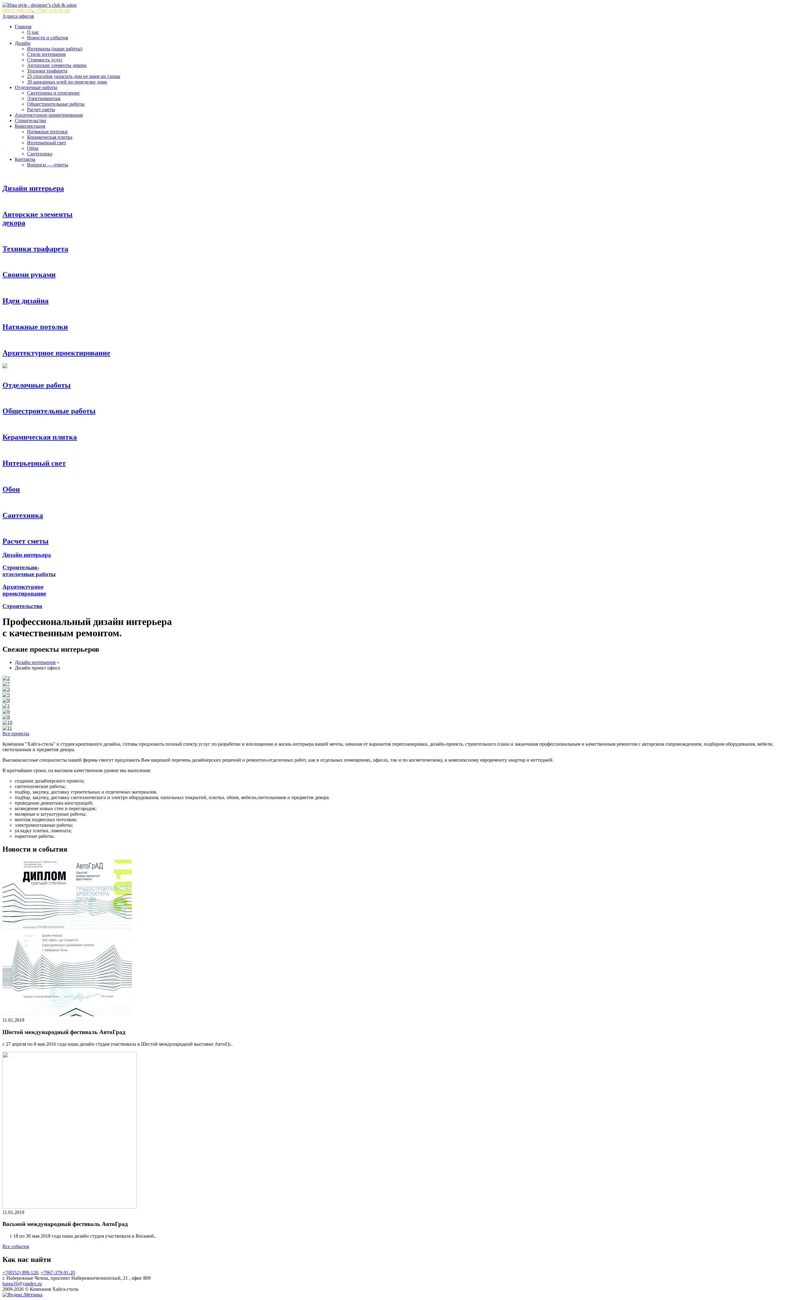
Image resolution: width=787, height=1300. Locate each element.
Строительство (30, 120)
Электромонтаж (44, 98)
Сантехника (39, 153)
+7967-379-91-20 (52, 10)
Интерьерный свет (46, 142)
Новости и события (47, 37)
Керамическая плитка (49, 137)
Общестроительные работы (56, 104)
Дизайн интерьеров (35, 662)
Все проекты (15, 733)
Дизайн (22, 43)
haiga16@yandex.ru (22, 1283)
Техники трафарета (47, 70)
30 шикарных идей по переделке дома (67, 81)
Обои (32, 148)
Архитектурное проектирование (49, 115)
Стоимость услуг (45, 59)
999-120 (17, 10)
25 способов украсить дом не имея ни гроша (73, 76)
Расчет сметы (41, 109)
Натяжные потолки (47, 131)
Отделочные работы (36, 87)
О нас (33, 32)
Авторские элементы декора (56, 65)
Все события (15, 1246)
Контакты (25, 159)
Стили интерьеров (46, 54)
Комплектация (30, 126)
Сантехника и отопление (53, 93)
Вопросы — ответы (47, 164)
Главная (23, 26)
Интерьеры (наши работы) (54, 48)
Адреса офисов (18, 16)
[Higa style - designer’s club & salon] (39, 5)
